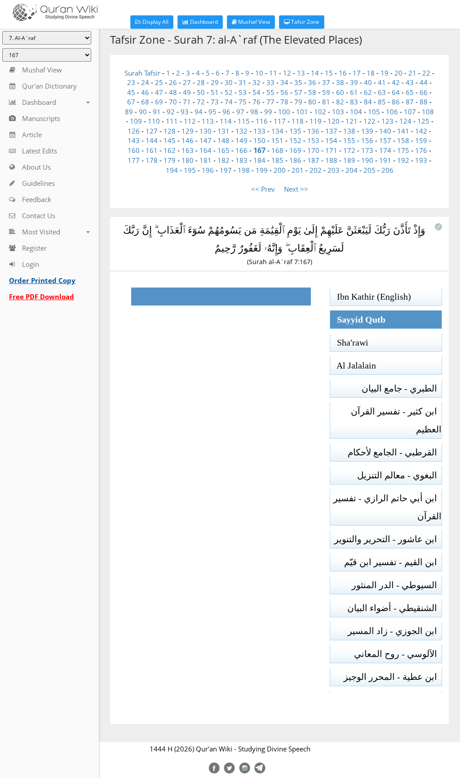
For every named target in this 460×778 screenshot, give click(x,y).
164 (205, 150)
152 (295, 140)
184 (259, 160)
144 (152, 140)
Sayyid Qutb (357, 319)
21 (412, 72)
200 (280, 170)
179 (170, 160)
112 (190, 121)
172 (349, 150)
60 (340, 92)
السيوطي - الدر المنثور (397, 585)
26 (173, 82)
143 (134, 140)
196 (208, 170)
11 (273, 72)
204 (351, 170)
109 (136, 121)
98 (254, 111)
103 (338, 111)
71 (187, 101)
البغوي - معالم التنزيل (399, 475)
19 (384, 72)
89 (129, 111)
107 (410, 111)
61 (354, 92)
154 (331, 140)
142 (421, 130)
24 (145, 82)
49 (187, 92)
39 (354, 82)
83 (354, 101)
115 (244, 121)
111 (172, 121)
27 (187, 82)
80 (312, 101)
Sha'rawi (349, 342)
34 (284, 82)
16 (343, 72)
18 (371, 72)
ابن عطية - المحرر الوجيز (393, 677)
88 (424, 101)
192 (403, 160)
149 (241, 140)
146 (187, 140)
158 (403, 140)
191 (385, 160)
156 (367, 140)
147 (205, 140)
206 (387, 170)
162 (170, 150)
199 (262, 170)
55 (270, 92)
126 (134, 130)
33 (270, 82)
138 (349, 130)
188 (331, 160)
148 (223, 140)
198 (244, 170)
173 (367, 150)
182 (223, 160)
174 (385, 150)
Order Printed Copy (42, 280)
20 (398, 72)
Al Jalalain (353, 365)
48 (173, 92)
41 (382, 82)
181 (205, 160)
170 (313, 150)
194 (172, 170)
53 (243, 92)
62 (368, 92)
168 (277, 150)
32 (256, 82)
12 (287, 72)
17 (357, 72)
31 (243, 82)
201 (298, 170)
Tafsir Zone (304, 22)
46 (145, 92)
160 (134, 150)
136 (313, 130)
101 (302, 111)
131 (223, 130)
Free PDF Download (41, 296)
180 (187, 160)
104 (356, 111)
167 (259, 150)
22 (426, 72)
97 (240, 111)
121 (351, 121)
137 (331, 130)
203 (333, 170)
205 (369, 170)
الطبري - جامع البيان (402, 388)
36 (312, 82)
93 (185, 111)
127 (152, 130)
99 (268, 111)
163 (187, 150)
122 (369, 121)
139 (367, 130)
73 (215, 101)
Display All (154, 22)
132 (241, 130)
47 (159, 92)
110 (154, 121)
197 (226, 170)
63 (382, 92)
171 (331, 150)
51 (215, 92)
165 (223, 150)
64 (396, 92)
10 (259, 72)
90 (143, 111)
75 (243, 101)
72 (201, 101)
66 (424, 92)
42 (396, 82)
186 (295, 160)
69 (159, 101)
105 (374, 111)
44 (424, 82)
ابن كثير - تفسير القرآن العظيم (396, 420)
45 (131, 92)
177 (134, 160)
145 (170, 140)
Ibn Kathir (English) (370, 296)
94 (199, 111)
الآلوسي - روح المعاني (398, 654)
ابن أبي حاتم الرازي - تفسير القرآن (387, 507)
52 (229, 92)
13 (301, 72)
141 (403, 130)
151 (277, 140)
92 (171, 111)
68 (145, 101)
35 (298, 82)
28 (201, 82)
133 (259, 130)
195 (190, 170)
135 (295, 130)
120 (333, 121)
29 (215, 82)
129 (187, 130)
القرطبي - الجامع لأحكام (395, 452)
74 (229, 101)
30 (229, 82)
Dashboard (203, 22)
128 (170, 130)
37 (326, 82)
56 (284, 92)
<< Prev (263, 188)
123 (387, 121)
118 (298, 121)
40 (368, 82)
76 (256, 101)
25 (159, 82)
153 (313, 140)
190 (367, 160)
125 (423, 121)
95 (212, 111)
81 (326, 101)
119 (316, 121)
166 (241, 150)
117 (280, 121)
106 (392, 111)
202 (316, 170)
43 (410, 82)
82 (340, 101)
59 (326, 92)
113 (208, 121)
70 (173, 101)
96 (226, 111)
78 (284, 101)
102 (320, 111)
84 (368, 101)
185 (277, 160)
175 (403, 150)
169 (295, 150)
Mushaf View (253, 22)
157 (385, 140)
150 (259, 140)
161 (152, 150)
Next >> (296, 188)
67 (131, 101)
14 (315, 72)
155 (349, 140)
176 (421, 150)
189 (349, 160)
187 (313, 160)
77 (270, 101)
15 (329, 72)
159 (421, 140)
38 (340, 82)
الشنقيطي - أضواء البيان (394, 608)
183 (241, 160)
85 (382, 101)
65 (410, 92)
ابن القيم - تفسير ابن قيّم (393, 562)
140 (385, 130)
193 (421, 160)
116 (262, 121)
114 (226, 121)
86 (396, 101)
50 (201, 92)
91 (157, 111)
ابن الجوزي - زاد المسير (395, 631)
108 (428, 111)
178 (152, 160)
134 (277, 130)
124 (405, 121)
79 (298, 101)
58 (312, 92)
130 (205, 130)
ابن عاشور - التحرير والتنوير (388, 539)
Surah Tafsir (143, 72)
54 (256, 92)
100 (284, 111)
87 (410, 101)
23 (131, 82)
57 (298, 92)
